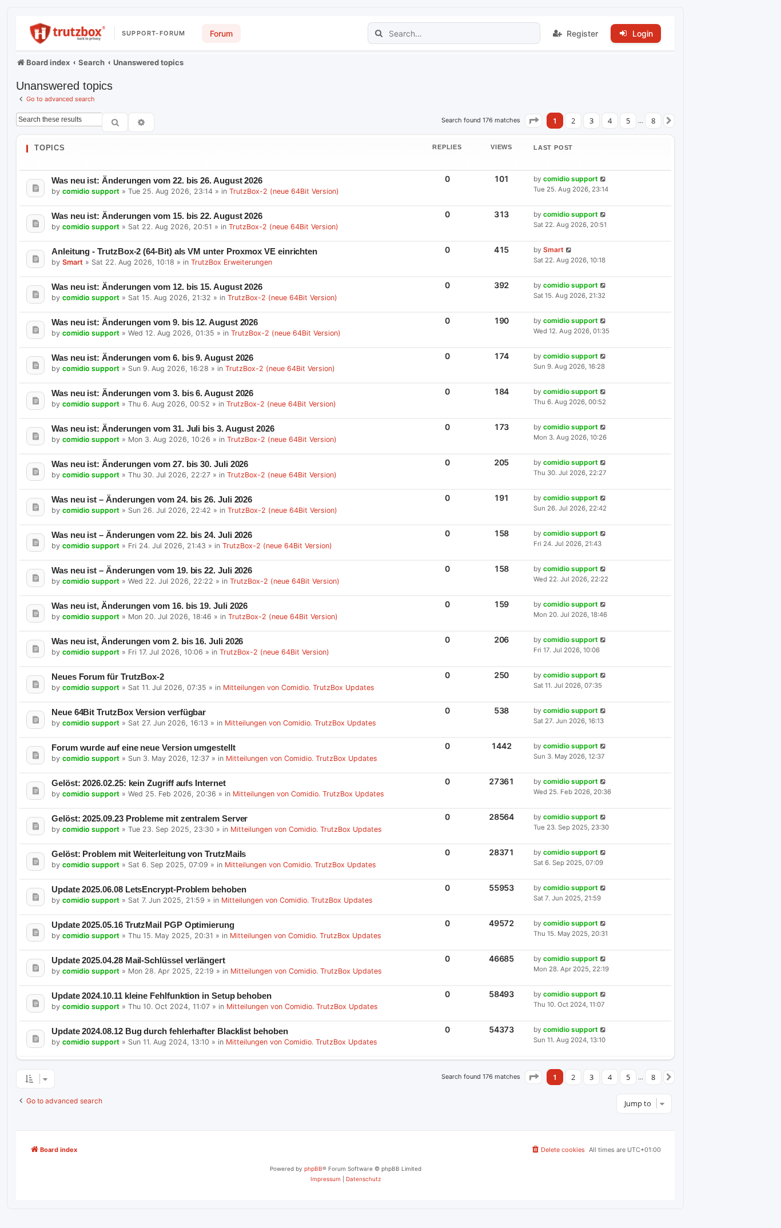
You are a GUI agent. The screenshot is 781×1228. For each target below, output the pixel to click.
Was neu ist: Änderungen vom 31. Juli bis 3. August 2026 (162, 428)
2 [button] (573, 120)
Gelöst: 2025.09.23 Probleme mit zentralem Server (149, 818)
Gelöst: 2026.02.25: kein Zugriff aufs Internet (138, 783)
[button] (533, 120)
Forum (221, 33)
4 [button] (610, 120)
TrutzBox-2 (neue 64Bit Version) (284, 191)
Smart (72, 262)
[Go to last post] (603, 179)
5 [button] (628, 120)
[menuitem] (558, 1150)
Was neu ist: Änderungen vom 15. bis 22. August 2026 (156, 216)
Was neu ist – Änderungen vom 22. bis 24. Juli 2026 (151, 535)
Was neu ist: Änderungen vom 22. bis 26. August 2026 (156, 180)
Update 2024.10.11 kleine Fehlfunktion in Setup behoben (161, 995)
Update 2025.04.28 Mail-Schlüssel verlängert (138, 960)
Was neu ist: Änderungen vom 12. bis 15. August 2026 (156, 287)
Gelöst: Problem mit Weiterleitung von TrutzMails (148, 854)
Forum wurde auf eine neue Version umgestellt (143, 747)
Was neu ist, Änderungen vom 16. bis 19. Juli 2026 (149, 606)
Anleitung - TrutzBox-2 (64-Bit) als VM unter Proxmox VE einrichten (184, 251)
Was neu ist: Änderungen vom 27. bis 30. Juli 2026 (149, 464)
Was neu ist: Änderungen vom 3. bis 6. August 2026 (152, 393)
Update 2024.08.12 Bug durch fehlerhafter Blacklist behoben (169, 1031)
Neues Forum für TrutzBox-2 (107, 676)
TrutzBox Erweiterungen (231, 262)
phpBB (313, 1168)
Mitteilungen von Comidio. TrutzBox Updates (298, 687)
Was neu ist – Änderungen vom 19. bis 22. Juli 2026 (151, 570)
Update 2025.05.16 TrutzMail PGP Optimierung (142, 925)
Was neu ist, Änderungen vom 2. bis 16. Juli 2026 (147, 641)
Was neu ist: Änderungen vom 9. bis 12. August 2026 (154, 322)
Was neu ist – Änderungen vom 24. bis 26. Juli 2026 (151, 499)
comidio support (90, 191)
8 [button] (653, 120)
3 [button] (591, 120)
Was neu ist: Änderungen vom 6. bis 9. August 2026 (152, 357)
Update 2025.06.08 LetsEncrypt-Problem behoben (148, 889)
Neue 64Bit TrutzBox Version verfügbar (128, 712)
